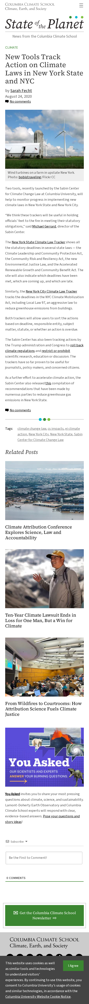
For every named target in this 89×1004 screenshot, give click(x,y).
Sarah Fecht (21, 91)
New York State (61, 434)
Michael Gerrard (44, 226)
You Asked (12, 793)
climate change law (31, 428)
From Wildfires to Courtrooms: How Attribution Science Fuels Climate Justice (43, 709)
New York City (39, 434)
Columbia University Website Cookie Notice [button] (38, 996)
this (48, 383)
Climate (11, 47)
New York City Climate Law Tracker (51, 291)
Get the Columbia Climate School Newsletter (48, 915)
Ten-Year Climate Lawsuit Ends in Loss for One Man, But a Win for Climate (40, 621)
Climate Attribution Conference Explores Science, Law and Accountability (38, 532)
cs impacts (56, 428)
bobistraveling (30, 177)
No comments (20, 101)
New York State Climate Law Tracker (38, 242)
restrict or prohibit (56, 350)
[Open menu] (81, 5)
